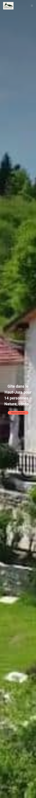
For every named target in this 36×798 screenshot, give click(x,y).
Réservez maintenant (18, 413)
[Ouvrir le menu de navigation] (32, 6)
